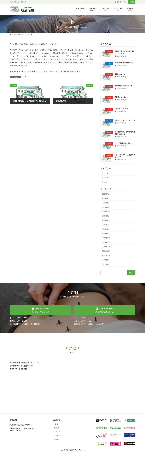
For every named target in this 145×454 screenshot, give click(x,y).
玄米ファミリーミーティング (125, 120)
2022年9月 (106, 260)
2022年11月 (106, 251)
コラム (24, 77)
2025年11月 (106, 211)
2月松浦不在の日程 (121, 109)
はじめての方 (58, 436)
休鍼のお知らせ (120, 74)
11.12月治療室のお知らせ (124, 143)
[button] (40, 310)
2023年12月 (106, 238)
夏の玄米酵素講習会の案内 (124, 63)
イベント (105, 173)
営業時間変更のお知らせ (123, 86)
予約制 (131, 2)
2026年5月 (106, 203)
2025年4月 (106, 233)
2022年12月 (106, 247)
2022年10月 (106, 255)
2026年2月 (106, 207)
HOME (56, 424)
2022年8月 (106, 264)
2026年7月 (106, 194)
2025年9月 (106, 216)
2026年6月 (106, 198)
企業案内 (56, 439)
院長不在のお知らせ (122, 97)
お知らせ (105, 177)
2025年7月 (106, 225)
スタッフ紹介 (58, 432)
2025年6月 (106, 229)
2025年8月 (106, 220)
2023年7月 (106, 242)
